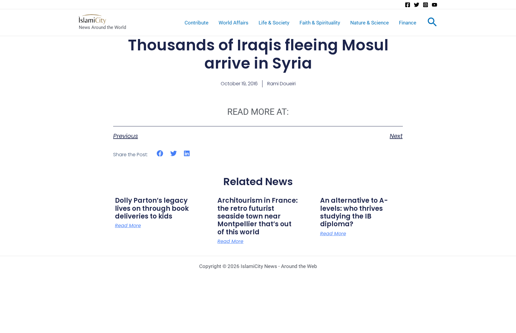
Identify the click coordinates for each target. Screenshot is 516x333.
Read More (128, 225)
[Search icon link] (432, 23)
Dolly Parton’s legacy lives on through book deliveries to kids (152, 208)
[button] (160, 153)
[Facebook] (407, 4)
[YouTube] (434, 4)
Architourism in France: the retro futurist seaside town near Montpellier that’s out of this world (257, 216)
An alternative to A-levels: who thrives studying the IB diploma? (354, 212)
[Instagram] (425, 4)
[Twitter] (416, 4)
